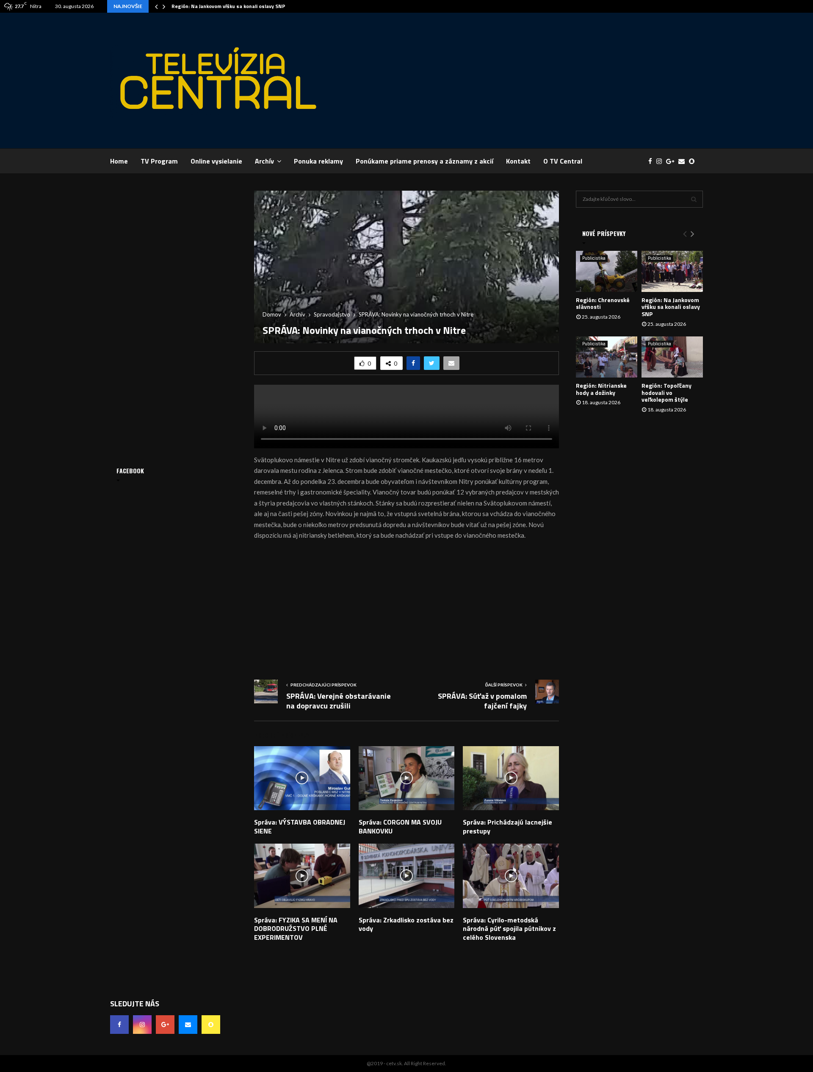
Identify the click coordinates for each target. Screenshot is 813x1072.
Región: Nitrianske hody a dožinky (601, 389)
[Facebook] (652, 161)
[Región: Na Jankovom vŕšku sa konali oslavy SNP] (672, 271)
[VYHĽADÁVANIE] (694, 199)
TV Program (159, 161)
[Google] (672, 161)
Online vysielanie (216, 161)
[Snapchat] (694, 161)
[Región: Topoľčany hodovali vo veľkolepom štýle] (672, 357)
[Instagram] (661, 161)
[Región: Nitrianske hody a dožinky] (606, 357)
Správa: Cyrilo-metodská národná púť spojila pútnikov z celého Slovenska (509, 929)
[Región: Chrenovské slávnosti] (606, 271)
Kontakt (518, 161)
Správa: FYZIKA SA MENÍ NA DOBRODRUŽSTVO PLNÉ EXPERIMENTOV (295, 929)
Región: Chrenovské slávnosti (603, 303)
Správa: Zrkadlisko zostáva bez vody (406, 924)
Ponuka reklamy (318, 161)
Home (119, 161)
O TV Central (562, 161)
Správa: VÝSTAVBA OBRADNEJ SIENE (299, 826)
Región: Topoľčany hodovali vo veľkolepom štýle (666, 392)
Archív (264, 161)
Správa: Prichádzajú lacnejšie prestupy (507, 826)
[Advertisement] (549, 80)
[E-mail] (683, 161)
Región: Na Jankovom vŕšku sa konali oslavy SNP (228, 6)
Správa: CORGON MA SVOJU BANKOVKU (400, 826)
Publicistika (594, 258)
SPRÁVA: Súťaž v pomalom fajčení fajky (482, 701)
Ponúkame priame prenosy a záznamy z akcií (424, 161)
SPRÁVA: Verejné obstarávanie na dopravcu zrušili (338, 701)
